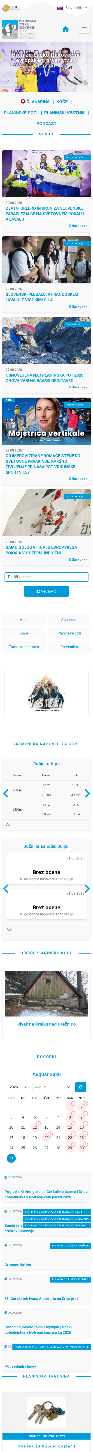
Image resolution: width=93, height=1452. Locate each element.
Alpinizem (69, 620)
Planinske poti (20, 112)
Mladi (23, 620)
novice (46, 134)
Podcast (47, 123)
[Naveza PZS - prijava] (14, 8)
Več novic (48, 591)
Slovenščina (74, 8)
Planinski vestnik (64, 112)
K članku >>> (78, 226)
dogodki (46, 1095)
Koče (62, 101)
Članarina (37, 101)
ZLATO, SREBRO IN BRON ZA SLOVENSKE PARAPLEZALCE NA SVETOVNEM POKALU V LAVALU (45, 214)
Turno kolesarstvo (24, 647)
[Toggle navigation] (84, 29)
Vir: (8, 826)
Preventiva (69, 647)
